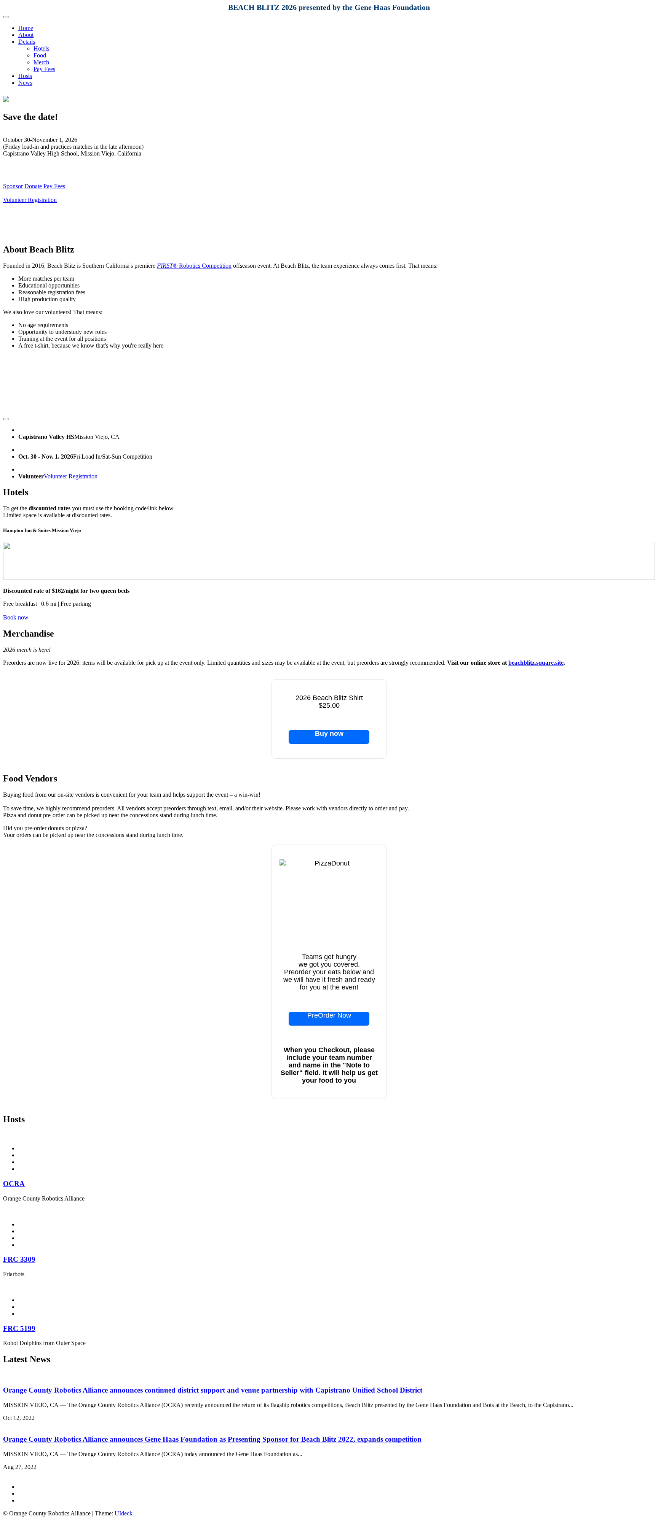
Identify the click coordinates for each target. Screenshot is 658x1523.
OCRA (14, 1184)
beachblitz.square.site (536, 662)
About (26, 35)
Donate (33, 186)
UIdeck (124, 1513)
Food (40, 55)
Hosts (25, 76)
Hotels (41, 48)
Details (26, 41)
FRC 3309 (19, 1259)
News (25, 82)
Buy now (329, 733)
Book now (16, 617)
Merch (41, 62)
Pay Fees (44, 69)
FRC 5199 (19, 1328)
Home (25, 28)
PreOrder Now (329, 1015)
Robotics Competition (194, 265)
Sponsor (13, 186)
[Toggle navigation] (6, 17)
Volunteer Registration (30, 200)
